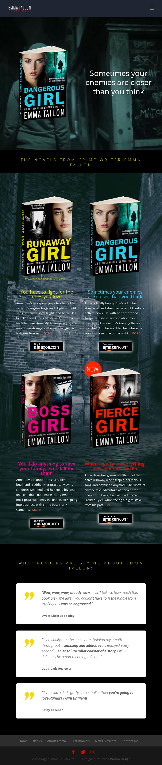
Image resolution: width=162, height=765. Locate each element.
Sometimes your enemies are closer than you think (118, 82)
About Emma (56, 741)
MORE (46, 333)
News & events (105, 741)
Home (23, 741)
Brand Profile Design (115, 759)
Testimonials (80, 741)
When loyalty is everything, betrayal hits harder (115, 465)
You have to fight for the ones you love (46, 294)
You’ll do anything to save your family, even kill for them (47, 468)
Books (37, 741)
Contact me (130, 741)
